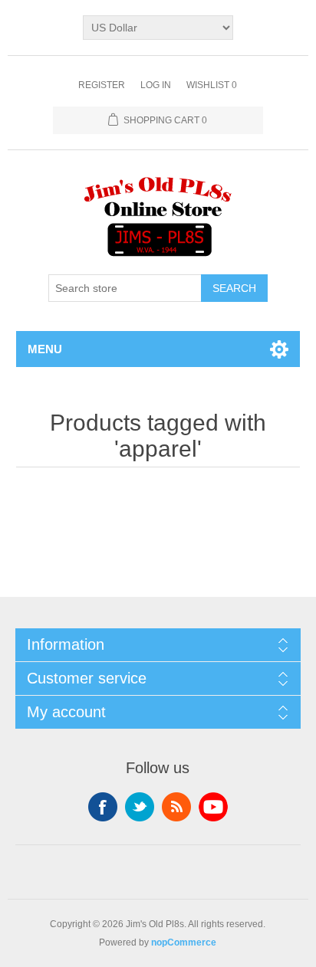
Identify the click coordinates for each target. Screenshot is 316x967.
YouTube (213, 806)
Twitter (139, 806)
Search (234, 288)
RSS (176, 806)
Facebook (102, 806)
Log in (155, 85)
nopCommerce (183, 942)
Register (101, 85)
